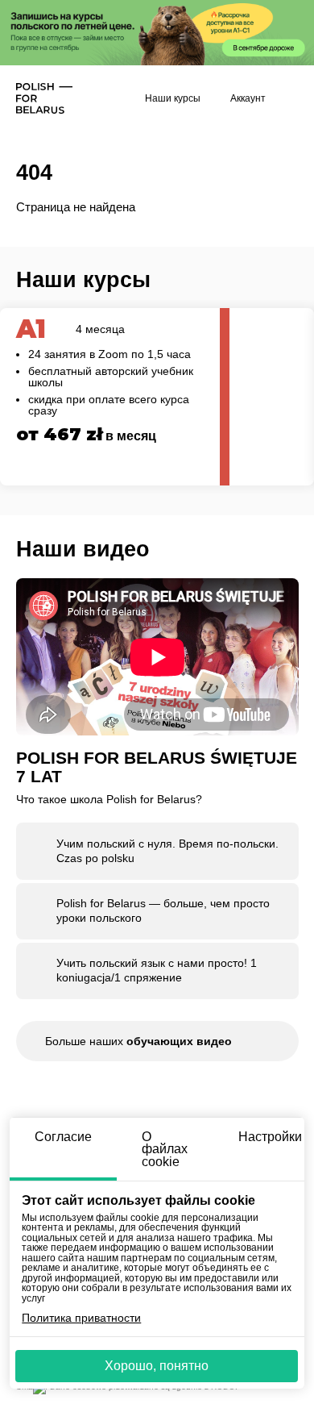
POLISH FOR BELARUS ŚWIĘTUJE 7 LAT (156, 767)
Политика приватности (81, 1318)
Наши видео (83, 549)
